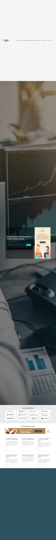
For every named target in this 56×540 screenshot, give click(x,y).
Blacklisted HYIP (11, 414)
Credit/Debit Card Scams (11, 418)
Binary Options (45, 411)
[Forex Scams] (7, 411)
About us (20, 40)
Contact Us (49, 40)
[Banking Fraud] (42, 415)
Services (39, 40)
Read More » (7, 464)
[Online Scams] (30, 411)
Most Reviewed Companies (33, 40)
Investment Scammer (23, 414)
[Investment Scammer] (19, 415)
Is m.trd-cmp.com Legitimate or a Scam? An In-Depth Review (44, 439)
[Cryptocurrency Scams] (19, 411)
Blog (47, 40)
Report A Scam (43, 40)
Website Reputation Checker (25, 40)
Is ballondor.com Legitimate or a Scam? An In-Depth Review (43, 455)
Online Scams (34, 411)
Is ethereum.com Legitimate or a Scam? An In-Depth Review (11, 455)
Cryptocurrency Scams (22, 411)
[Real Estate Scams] (30, 415)
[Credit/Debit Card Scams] (7, 418)
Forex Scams (11, 411)
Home (17, 40)
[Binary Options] (42, 411)
